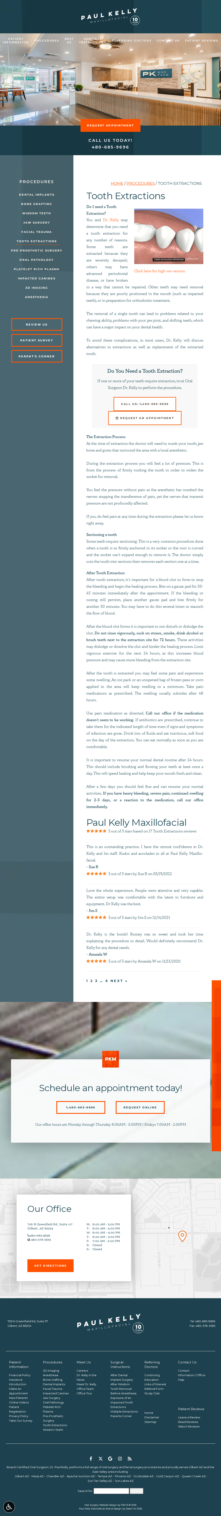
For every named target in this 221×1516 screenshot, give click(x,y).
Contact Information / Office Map (191, 1375)
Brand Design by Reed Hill (121, 1508)
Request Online (140, 1107)
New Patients (18, 1398)
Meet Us (84, 1362)
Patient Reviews (201, 41)
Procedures (46, 41)
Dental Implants (36, 194)
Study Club (152, 1393)
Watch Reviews (188, 1426)
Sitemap (150, 1422)
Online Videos (19, 1402)
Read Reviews (188, 1422)
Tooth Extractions (37, 241)
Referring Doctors (131, 41)
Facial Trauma (36, 232)
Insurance (15, 1379)
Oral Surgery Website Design (101, 1504)
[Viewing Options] (9, 1507)
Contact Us (168, 41)
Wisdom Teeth (36, 213)
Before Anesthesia (123, 1393)
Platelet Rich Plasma (37, 269)
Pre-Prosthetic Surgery (37, 250)
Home (117, 183)
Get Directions (50, 1265)
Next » (119, 981)
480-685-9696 (110, 147)
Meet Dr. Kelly (86, 1384)
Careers (82, 1370)
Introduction (17, 1384)
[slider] (168, 260)
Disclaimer (151, 1417)
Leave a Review (189, 1417)
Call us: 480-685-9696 (145, 404)
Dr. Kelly (111, 220)
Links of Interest (155, 1384)
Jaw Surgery (36, 222)
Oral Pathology (36, 259)
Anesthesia (37, 297)
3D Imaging (36, 287)
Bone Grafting (36, 204)
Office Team (85, 1388)
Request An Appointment (146, 418)
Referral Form (154, 1388)
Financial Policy (19, 1375)
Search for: (85, 1491)
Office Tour (84, 1393)
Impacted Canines (36, 278)
